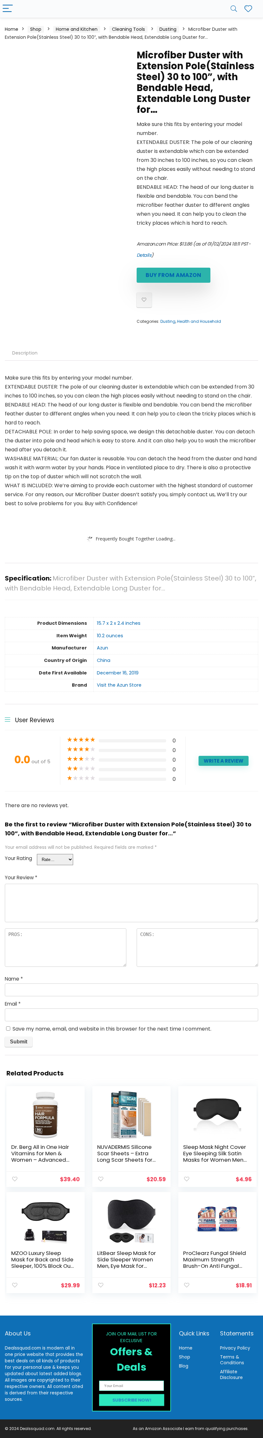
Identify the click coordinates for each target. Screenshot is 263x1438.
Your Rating (18, 858)
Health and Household (199, 321)
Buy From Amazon (173, 275)
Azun (102, 648)
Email (13, 1003)
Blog (183, 1366)
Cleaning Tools (128, 29)
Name (14, 978)
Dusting (167, 29)
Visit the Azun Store (119, 685)
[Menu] (7, 8)
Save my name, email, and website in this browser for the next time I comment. (112, 1029)
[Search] (234, 8)
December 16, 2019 (118, 673)
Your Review (21, 877)
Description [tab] (25, 353)
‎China (103, 660)
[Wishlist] (248, 9)
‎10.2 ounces (110, 635)
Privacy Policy (235, 1348)
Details (144, 255)
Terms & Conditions (232, 1360)
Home (11, 29)
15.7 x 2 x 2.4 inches (118, 623)
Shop (35, 29)
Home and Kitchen (77, 29)
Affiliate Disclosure (231, 1374)
